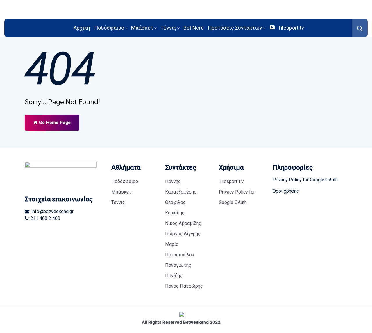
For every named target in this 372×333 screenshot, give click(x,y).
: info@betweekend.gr (51, 211)
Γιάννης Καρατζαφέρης (180, 187)
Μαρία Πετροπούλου (179, 249)
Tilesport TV (231, 181)
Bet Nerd (193, 28)
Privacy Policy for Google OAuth (237, 197)
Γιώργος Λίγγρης (183, 234)
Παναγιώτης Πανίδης (178, 270)
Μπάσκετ (142, 28)
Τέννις (168, 28)
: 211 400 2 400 (44, 218)
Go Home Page (54, 122)
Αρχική (82, 28)
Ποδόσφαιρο (109, 28)
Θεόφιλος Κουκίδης (175, 208)
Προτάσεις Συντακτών (235, 28)
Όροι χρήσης (286, 191)
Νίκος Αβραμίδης (183, 223)
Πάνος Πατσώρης (184, 286)
